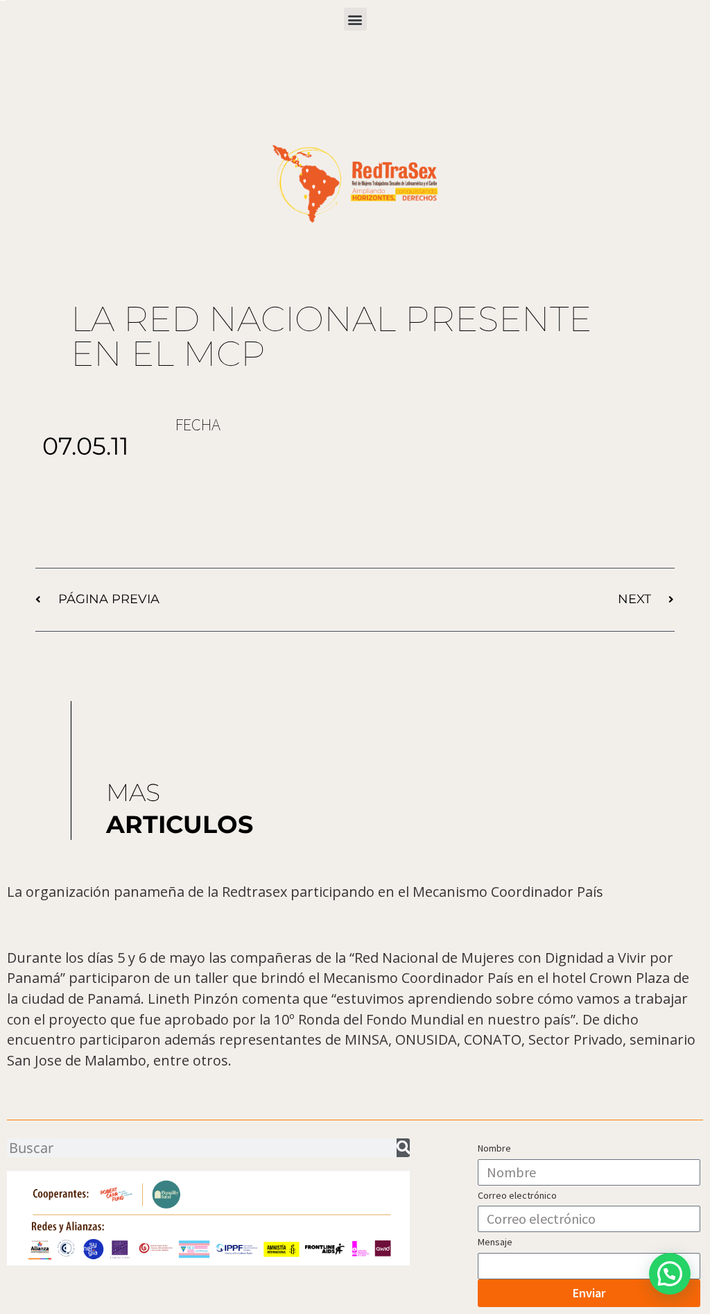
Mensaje (495, 1242)
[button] (355, 19)
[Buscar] (403, 1147)
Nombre (494, 1148)
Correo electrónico (517, 1195)
